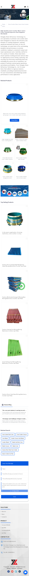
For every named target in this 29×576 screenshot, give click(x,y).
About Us (4, 511)
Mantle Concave (5, 446)
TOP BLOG (13, 568)
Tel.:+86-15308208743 (8, 552)
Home (3, 24)
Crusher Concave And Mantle (17, 438)
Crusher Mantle (5, 442)
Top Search (19, 568)
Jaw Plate (4, 527)
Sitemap (9, 568)
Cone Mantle (5, 438)
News (3, 514)
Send (14, 497)
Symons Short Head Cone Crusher (9, 449)
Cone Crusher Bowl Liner (8, 434)
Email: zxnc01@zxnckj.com (9, 541)
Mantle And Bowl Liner (17, 442)
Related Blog (7, 405)
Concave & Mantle (6, 525)
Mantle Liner (15, 446)
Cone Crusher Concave (22, 434)
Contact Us (4, 517)
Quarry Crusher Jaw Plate (7, 453)
